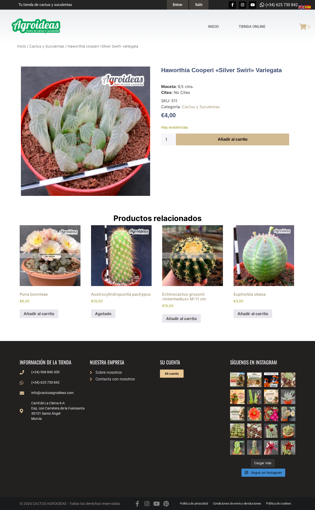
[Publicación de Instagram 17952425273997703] (237, 397)
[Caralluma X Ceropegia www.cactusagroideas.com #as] (254, 431)
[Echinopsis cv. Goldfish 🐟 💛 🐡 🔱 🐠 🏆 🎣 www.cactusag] (254, 414)
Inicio (21, 46)
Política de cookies (278, 503)
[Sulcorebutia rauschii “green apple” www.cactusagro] (271, 414)
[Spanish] (308, 6)
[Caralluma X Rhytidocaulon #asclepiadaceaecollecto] (271, 447)
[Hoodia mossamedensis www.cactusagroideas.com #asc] (271, 431)
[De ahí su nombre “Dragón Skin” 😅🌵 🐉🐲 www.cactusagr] (288, 431)
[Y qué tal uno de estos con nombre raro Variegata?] (237, 447)
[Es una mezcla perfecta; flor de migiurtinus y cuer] (288, 380)
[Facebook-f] (232, 5)
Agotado (103, 313)
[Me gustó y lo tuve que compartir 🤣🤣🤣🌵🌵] (271, 380)
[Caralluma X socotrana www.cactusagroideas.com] (288, 447)
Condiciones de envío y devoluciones (237, 503)
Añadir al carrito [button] (39, 313)
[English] (302, 6)
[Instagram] (242, 5)
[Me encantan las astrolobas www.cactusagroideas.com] (254, 447)
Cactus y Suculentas (46, 46)
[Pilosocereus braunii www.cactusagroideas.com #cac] (288, 414)
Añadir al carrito (233, 139)
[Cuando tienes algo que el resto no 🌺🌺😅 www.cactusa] (237, 431)
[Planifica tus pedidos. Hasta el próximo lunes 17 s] (237, 380)
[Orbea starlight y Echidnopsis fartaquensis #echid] (254, 397)
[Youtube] (252, 5)
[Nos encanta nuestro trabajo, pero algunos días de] (254, 380)
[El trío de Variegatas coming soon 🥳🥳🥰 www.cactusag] (288, 397)
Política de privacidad (194, 503)
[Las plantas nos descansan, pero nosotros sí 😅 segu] (271, 397)
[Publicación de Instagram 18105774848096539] (237, 414)
